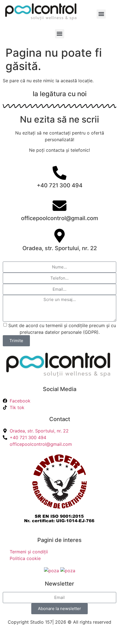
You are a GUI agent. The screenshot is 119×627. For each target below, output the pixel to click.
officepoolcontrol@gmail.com (59, 218)
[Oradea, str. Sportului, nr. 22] (59, 236)
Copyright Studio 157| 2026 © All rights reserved (59, 622)
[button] (101, 14)
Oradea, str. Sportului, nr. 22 (59, 248)
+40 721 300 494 (59, 185)
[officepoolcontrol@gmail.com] (59, 206)
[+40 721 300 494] (59, 173)
